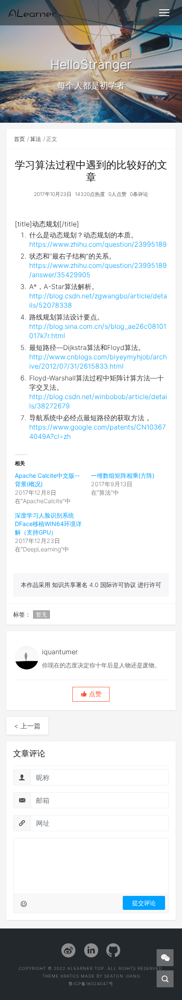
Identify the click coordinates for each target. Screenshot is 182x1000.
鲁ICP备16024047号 (91, 983)
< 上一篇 (27, 726)
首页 (19, 138)
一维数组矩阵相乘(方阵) (122, 475)
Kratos (70, 975)
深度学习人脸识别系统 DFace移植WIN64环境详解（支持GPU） (48, 524)
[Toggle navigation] (164, 12)
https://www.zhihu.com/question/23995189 (98, 244)
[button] (91, 694)
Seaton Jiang (122, 975)
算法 (35, 138)
